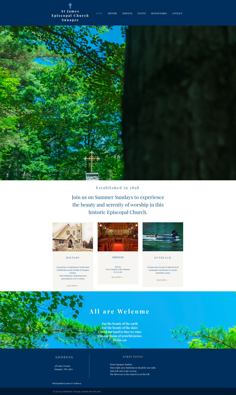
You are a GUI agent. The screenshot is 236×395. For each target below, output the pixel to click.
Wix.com (97, 391)
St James (70, 11)
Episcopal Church (70, 15)
